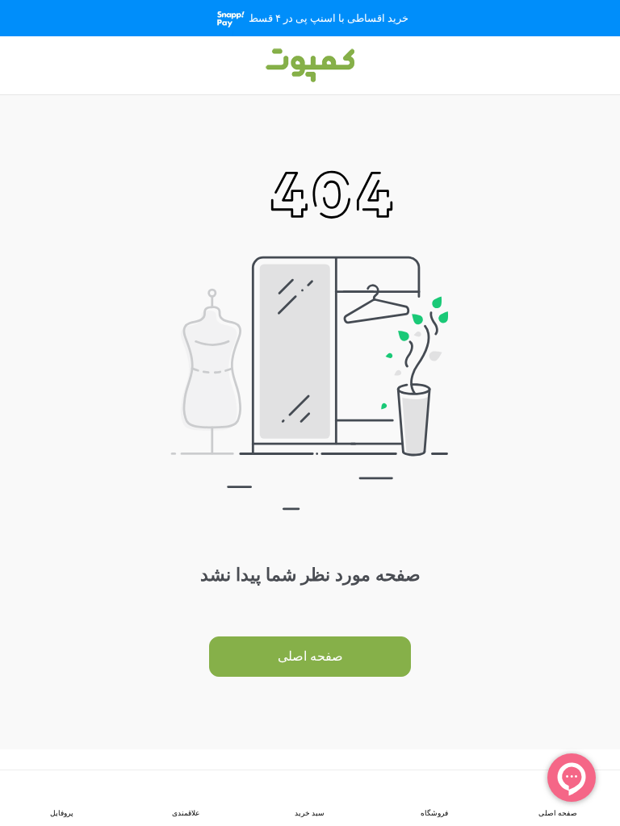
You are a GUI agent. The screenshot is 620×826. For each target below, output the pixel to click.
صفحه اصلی (310, 656)
